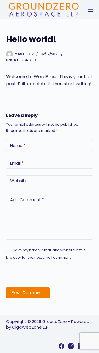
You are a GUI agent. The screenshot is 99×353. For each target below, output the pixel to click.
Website (19, 181)
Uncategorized (21, 60)
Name (18, 145)
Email (17, 163)
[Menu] (90, 9)
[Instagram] (71, 346)
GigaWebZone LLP (30, 327)
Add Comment (27, 200)
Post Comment (28, 292)
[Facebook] (61, 346)
